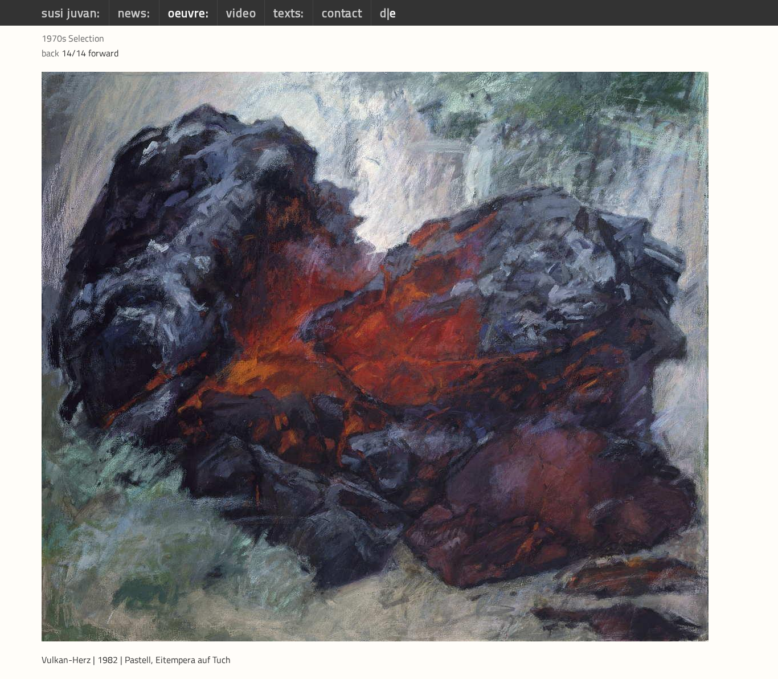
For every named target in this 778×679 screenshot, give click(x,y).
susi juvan (69, 12)
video (241, 12)
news (132, 12)
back (50, 53)
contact (342, 12)
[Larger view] (375, 355)
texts (287, 12)
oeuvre (187, 12)
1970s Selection (73, 38)
